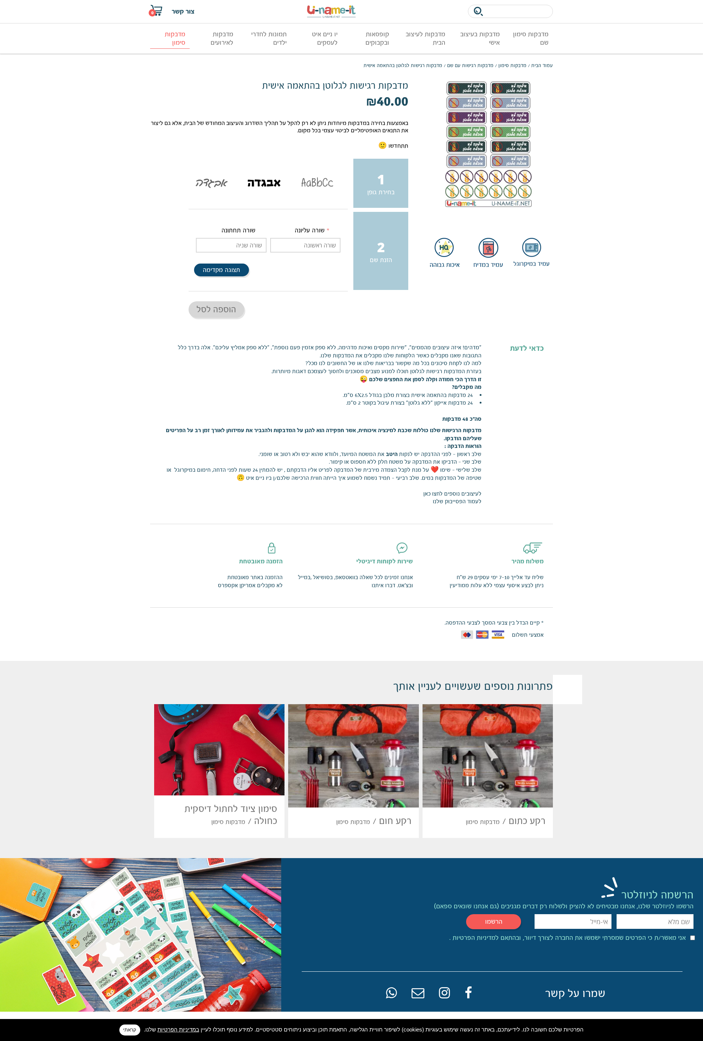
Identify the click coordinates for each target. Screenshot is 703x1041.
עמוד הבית (542, 65)
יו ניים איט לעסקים (325, 38)
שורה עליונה (310, 230)
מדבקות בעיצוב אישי (480, 38)
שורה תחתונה (239, 230)
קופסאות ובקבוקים (377, 38)
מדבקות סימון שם (530, 38)
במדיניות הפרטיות (178, 1029)
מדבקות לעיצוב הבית (425, 38)
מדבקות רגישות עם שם (470, 65)
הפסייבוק (455, 501)
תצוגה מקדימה (221, 270)
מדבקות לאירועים (222, 38)
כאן (427, 493)
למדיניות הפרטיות (475, 938)
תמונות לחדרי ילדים (269, 38)
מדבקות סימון (175, 38)
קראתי (129, 1030)
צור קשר (183, 11)
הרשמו (493, 921)
